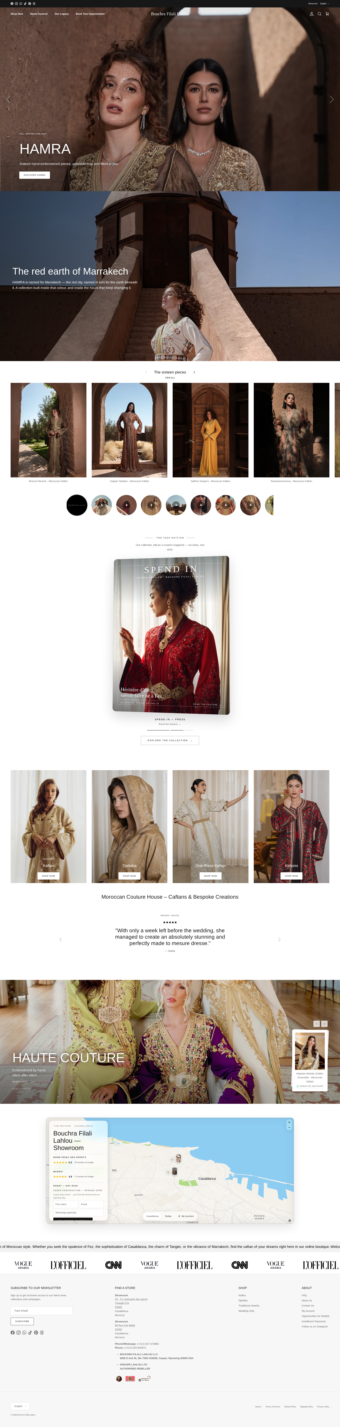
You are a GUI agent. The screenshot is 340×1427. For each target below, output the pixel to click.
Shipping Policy (306, 1407)
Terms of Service (272, 1407)
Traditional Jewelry (249, 1305)
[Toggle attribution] (290, 1220)
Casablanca (152, 1216)
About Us (307, 1300)
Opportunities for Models (315, 1316)
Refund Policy (290, 1407)
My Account (308, 1310)
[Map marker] (172, 1160)
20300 (118, 1307)
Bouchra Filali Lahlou (26, 1415)
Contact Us (308, 1305)
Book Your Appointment (90, 13)
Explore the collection (170, 740)
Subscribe (22, 1321)
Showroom (313, 3)
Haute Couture (39, 13)
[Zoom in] (289, 1122)
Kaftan (242, 1295)
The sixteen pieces (170, 372)
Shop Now (17, 13)
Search (258, 1407)
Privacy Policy (323, 1407)
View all (170, 377)
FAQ (304, 1295)
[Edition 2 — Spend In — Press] (182, 730)
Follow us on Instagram (315, 1326)
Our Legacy (62, 13)
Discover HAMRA (35, 175)
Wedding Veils (246, 1310)
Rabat (168, 1216)
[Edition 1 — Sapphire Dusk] (158, 730)
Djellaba (243, 1300)
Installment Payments (314, 1321)
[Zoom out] (289, 1127)
